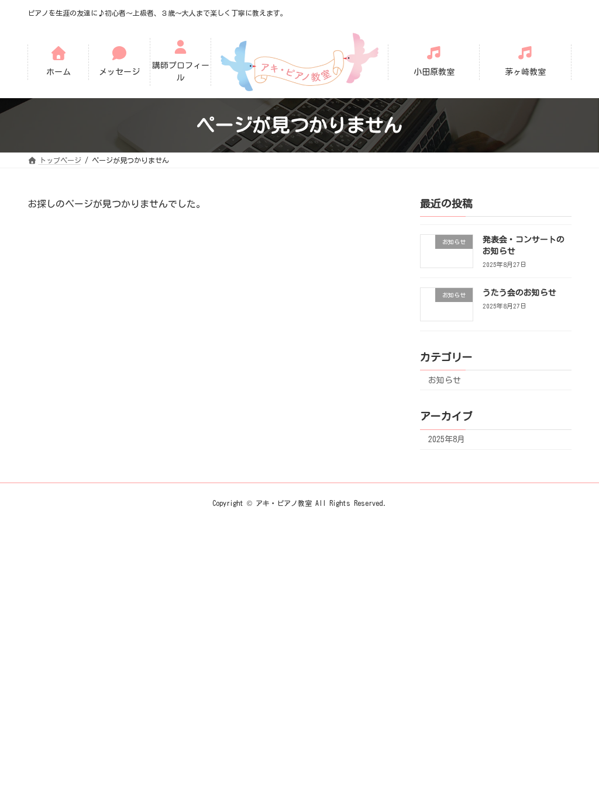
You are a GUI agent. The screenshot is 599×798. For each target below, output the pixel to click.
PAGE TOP (557, 744)
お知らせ (444, 380)
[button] (58, 62)
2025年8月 (446, 439)
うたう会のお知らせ (519, 293)
